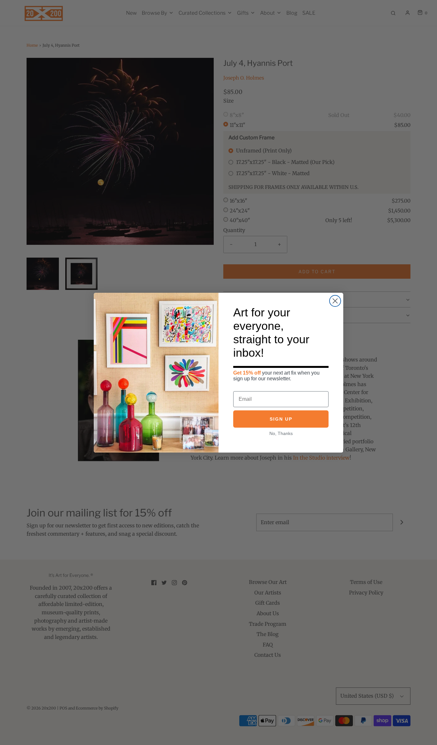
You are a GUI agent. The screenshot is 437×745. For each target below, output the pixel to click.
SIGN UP (281, 419)
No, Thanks (281, 433)
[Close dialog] (335, 301)
